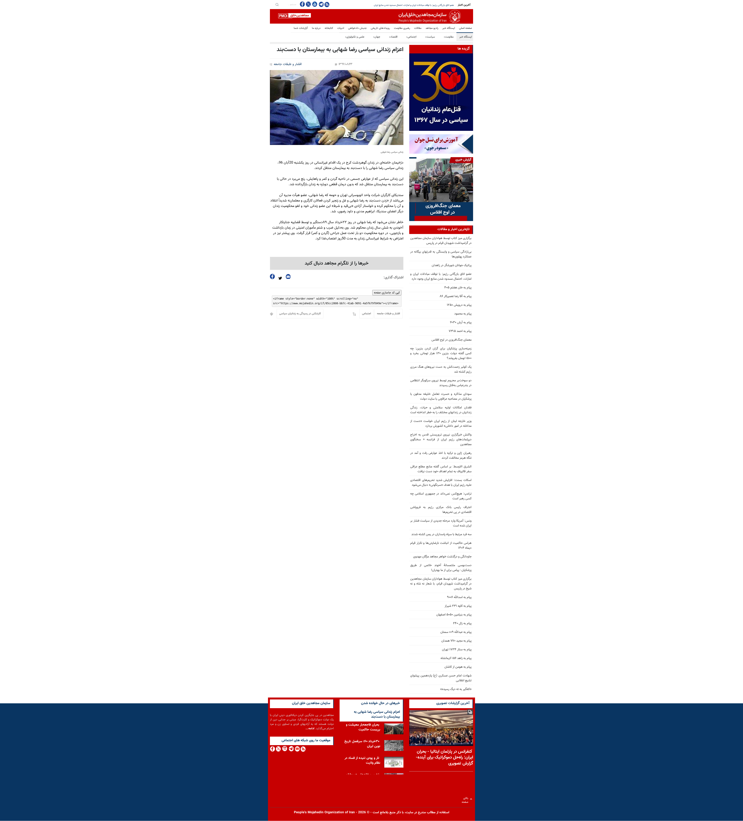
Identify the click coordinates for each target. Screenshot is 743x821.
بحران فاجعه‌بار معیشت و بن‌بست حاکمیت (363, 727)
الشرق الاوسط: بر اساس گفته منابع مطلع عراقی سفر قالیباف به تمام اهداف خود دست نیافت (441, 469)
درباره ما (316, 28)
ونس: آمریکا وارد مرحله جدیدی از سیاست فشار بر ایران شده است (441, 523)
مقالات (417, 28)
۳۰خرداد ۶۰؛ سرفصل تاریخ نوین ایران (362, 744)
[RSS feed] (326, 4)
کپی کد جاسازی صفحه (387, 293)
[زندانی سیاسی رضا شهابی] (336, 107)
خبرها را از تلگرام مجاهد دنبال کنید (337, 263)
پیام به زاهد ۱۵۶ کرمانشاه (456, 658)
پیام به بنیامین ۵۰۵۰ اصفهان (454, 614)
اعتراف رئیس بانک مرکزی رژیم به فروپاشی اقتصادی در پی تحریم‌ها (441, 510)
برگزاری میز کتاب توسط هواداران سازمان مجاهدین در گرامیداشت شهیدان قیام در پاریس (441, 241)
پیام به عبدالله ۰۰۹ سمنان (456, 632)
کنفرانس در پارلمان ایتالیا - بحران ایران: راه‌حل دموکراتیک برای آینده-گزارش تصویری (444, 757)
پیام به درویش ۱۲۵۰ (459, 305)
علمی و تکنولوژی (354, 37)
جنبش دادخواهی (357, 28)
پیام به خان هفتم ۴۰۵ (458, 287)
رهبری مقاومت (402, 28)
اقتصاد (393, 37)
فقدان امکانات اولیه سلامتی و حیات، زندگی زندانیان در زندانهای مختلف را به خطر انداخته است (441, 410)
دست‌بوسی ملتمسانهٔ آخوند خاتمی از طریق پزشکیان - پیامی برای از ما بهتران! (441, 568)
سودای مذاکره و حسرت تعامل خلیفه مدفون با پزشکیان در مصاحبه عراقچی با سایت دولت (441, 396)
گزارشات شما (301, 28)
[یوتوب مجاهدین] (314, 4)
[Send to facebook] (272, 276)
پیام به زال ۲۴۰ (462, 623)
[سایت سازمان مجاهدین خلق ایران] (371, 16)
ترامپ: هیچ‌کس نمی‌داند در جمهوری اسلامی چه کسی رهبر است (441, 496)
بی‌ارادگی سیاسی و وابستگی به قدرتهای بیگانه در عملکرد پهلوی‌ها (441, 254)
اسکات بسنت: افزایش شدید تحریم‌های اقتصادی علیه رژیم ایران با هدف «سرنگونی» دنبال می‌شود (441, 483)
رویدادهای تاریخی (380, 28)
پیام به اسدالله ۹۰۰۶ (459, 597)
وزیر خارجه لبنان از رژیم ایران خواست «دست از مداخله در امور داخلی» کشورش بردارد (441, 423)
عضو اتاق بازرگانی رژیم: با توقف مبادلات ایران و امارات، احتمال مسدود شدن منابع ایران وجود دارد (441, 276)
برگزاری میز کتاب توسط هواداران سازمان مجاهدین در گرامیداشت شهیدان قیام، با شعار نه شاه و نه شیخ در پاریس (441, 584)
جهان (376, 37)
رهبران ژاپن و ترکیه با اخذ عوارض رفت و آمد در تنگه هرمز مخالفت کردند (441, 455)
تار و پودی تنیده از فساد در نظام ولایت (362, 760)
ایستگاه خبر (448, 28)
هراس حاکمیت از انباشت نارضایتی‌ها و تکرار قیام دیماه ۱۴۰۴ (441, 545)
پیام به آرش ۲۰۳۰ (461, 322)
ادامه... (310, 728)
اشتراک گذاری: (393, 277)
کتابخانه (329, 28)
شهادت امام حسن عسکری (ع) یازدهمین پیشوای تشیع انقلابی (441, 678)
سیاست (430, 37)
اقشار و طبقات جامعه (288, 64)
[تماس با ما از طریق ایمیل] (297, 749)
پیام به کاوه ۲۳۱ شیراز (458, 606)
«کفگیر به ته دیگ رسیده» (456, 689)
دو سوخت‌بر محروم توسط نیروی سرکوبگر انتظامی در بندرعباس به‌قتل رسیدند (441, 383)
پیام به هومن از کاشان (458, 667)
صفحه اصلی (465, 28)
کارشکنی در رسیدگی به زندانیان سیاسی (300, 314)
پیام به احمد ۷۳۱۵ (460, 331)
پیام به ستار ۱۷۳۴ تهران (457, 649)
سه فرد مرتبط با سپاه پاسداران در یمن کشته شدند (441, 534)
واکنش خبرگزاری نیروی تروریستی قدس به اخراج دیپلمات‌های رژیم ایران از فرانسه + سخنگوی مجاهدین (441, 439)
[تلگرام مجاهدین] (321, 4)
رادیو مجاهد (431, 28)
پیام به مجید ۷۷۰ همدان (456, 640)
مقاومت (449, 37)
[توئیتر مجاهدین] (308, 4)
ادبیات (340, 28)
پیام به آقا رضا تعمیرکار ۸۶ (456, 296)
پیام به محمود (463, 313)
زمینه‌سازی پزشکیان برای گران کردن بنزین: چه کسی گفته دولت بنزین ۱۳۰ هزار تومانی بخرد (412, 5)
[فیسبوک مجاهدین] (302, 4)
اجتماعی (411, 37)
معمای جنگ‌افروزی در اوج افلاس (451, 340)
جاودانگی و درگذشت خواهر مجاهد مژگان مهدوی (442, 556)
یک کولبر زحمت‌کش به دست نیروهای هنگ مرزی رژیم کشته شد (441, 369)
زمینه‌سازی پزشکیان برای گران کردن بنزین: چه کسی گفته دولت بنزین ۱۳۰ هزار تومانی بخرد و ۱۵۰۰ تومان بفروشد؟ (441, 353)
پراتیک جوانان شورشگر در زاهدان (452, 265)
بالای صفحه (465, 799)
